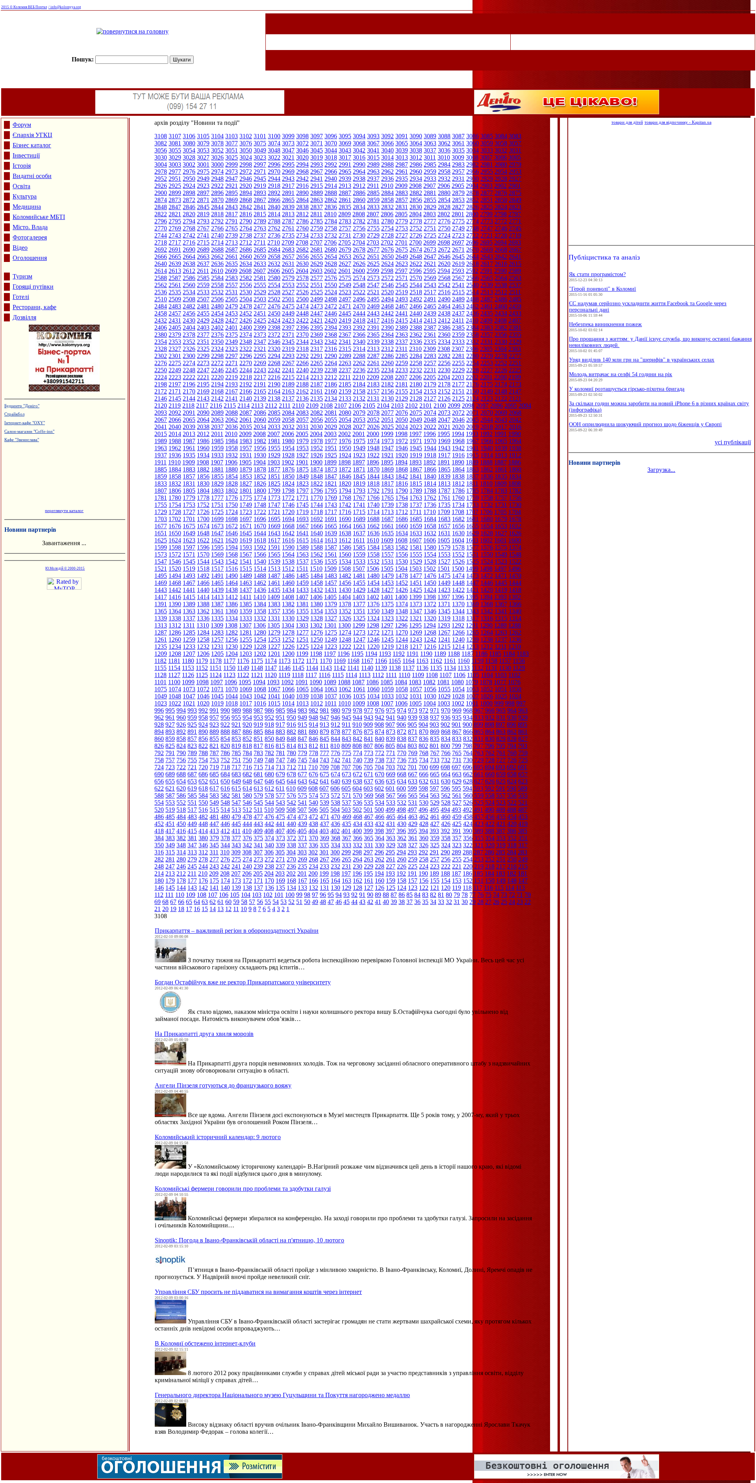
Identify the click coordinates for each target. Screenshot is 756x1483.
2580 (274, 278)
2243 (260, 370)
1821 (330, 483)
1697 (245, 519)
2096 (496, 405)
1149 (243, 667)
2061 (245, 419)
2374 (245, 334)
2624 (387, 263)
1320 (430, 618)
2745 (515, 228)
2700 (415, 242)
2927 (515, 178)
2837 (316, 207)
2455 (203, 313)
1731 (501, 504)
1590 (288, 547)
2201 (486, 377)
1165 (395, 660)
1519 (189, 568)
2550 (330, 285)
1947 (387, 448)
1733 (472, 504)
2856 (416, 200)
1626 (515, 533)
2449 (288, 313)
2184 (359, 384)
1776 (231, 497)
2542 (444, 285)
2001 (358, 434)
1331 (274, 618)
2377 (203, 334)
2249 (175, 370)
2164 (274, 391)
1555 (416, 554)
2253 (486, 363)
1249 (330, 639)
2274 (189, 363)
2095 (510, 405)
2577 (316, 278)
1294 (429, 625)
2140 (245, 398)
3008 (472, 157)
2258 (416, 363)
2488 (472, 299)
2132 (359, 398)
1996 (429, 434)
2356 (501, 334)
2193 (231, 384)
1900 (316, 462)
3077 (231, 143)
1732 (486, 504)
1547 (160, 561)
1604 (458, 540)
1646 (231, 533)
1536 (316, 561)
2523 (345, 292)
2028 (345, 426)
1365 (160, 611)
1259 (189, 639)
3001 (203, 164)
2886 (359, 192)
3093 (373, 136)
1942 (458, 448)
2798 (500, 214)
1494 (175, 575)
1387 (217, 604)
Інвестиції (26, 155)
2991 (345, 164)
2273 (203, 363)
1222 (345, 646)
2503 (260, 299)
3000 (217, 164)
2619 (458, 263)
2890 (302, 192)
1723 (245, 512)
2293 (288, 356)
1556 (401, 554)
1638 (345, 533)
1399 (415, 597)
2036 (231, 426)
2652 (359, 256)
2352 (189, 341)
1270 (401, 632)
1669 (274, 526)
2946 (245, 178)
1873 (330, 469)
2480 (217, 306)
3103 (231, 136)
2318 (302, 348)
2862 (330, 200)
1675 (189, 526)
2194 (217, 384)
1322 (401, 618)
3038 (416, 150)
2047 (444, 419)
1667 (302, 526)
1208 (175, 653)
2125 (458, 398)
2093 (160, 412)
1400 (401, 597)
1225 (302, 646)
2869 (231, 200)
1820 (345, 483)
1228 (260, 646)
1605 (443, 540)
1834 (515, 476)
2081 (330, 412)
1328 (316, 618)
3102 (245, 136)
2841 (260, 207)
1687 (387, 519)
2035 (245, 426)
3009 (458, 157)
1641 (302, 533)
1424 (430, 590)
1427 (387, 590)
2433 (515, 313)
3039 (401, 150)
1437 (245, 590)
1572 (175, 554)
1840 (430, 476)
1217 (416, 646)
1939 (501, 448)
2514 (472, 292)
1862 (486, 469)
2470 (359, 306)
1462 (260, 582)
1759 (472, 497)
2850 (501, 200)
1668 (288, 526)
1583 (387, 547)
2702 (387, 242)
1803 (217, 490)
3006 (500, 157)
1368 (486, 604)
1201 (274, 653)
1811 (472, 483)
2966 (330, 171)
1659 (416, 526)
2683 (288, 249)
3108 (160, 136)
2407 (514, 320)
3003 (175, 164)
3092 (387, 136)
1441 (189, 590)
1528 (430, 561)
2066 (175, 419)
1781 (160, 497)
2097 (482, 405)
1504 (401, 568)
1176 (243, 660)
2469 (373, 306)
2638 (189, 263)
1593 (245, 547)
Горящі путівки (33, 286)
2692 (160, 249)
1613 (330, 540)
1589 (302, 547)
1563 (302, 554)
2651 (373, 256)
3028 (189, 157)
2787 (288, 221)
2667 (515, 249)
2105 (369, 405)
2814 (274, 214)
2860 (359, 200)
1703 (160, 519)
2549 (345, 285)
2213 (316, 377)
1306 (259, 625)
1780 (175, 497)
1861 (501, 469)
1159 (477, 660)
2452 (245, 313)
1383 (274, 604)
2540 (472, 285)
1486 (288, 575)
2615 (515, 263)
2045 (472, 419)
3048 (274, 150)
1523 (501, 561)
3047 (288, 150)
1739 (387, 504)
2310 (415, 348)
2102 (411, 405)
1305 (273, 625)
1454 (373, 582)
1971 (416, 441)
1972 (401, 441)
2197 (175, 384)
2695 (486, 242)
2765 (231, 228)
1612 (345, 540)
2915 (316, 185)
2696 (472, 242)
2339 (373, 341)
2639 (175, 263)
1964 (515, 441)
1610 (373, 540)
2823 (515, 207)
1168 (353, 660)
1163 (422, 660)
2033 (274, 426)
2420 (330, 320)
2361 (430, 334)
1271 (387, 632)
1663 (359, 526)
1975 (359, 441)
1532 (373, 561)
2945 (260, 178)
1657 (444, 526)
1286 (175, 632)
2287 (373, 356)
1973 (387, 441)
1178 (215, 660)
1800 (260, 490)
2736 (274, 235)
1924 (345, 455)
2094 (525, 405)
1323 (387, 618)
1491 (217, 575)
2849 (515, 200)
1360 (231, 611)
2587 (175, 278)
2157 (373, 391)
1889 (472, 462)
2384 (472, 327)
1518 (203, 568)
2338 (387, 341)
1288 (514, 625)
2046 (458, 419)
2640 (160, 263)
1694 (288, 519)
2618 (472, 263)
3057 (515, 143)
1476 (430, 575)
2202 (472, 377)
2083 (302, 412)
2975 (203, 171)
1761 (444, 497)
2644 (472, 256)
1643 (274, 533)
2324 (217, 348)
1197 (330, 653)
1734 (458, 504)
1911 (160, 462)
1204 (231, 653)
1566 (260, 554)
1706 (486, 512)
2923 (203, 185)
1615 (302, 540)
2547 (373, 285)
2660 (245, 256)
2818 (217, 214)
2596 (415, 270)
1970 (430, 441)
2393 (345, 327)
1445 (501, 582)
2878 (472, 192)
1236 (515, 639)
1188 (454, 653)
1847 (330, 476)
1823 (302, 483)
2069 (501, 412)
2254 (472, 363)
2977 (175, 171)
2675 (401, 249)
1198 (316, 653)
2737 (260, 235)
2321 (260, 348)
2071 (472, 412)
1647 (217, 533)
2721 (486, 235)
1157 (505, 660)
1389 (189, 604)
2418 (359, 320)
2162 (302, 391)
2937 (373, 178)
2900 (160, 192)
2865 (288, 200)
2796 (160, 221)
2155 (401, 391)
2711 (260, 242)
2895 (231, 192)
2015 (160, 434)
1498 (486, 568)
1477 (416, 575)
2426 (245, 320)
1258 (203, 639)
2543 (430, 285)
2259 (401, 363)
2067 (160, 419)
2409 (486, 320)
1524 (486, 561)
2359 (458, 334)
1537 (302, 561)
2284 (416, 356)
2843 (231, 207)
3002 (189, 164)
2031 (302, 426)
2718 (160, 242)
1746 (288, 504)
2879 (458, 192)
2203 (458, 377)
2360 (444, 334)
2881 (430, 192)
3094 (359, 136)
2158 (359, 391)
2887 (345, 192)
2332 (472, 341)
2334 (444, 341)
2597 (401, 270)
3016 (359, 157)
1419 (501, 590)
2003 (330, 434)
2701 (401, 242)
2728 (387, 235)
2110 (298, 405)
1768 (345, 497)
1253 (274, 639)
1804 (203, 490)
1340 (515, 611)
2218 (245, 377)
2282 (444, 356)
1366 (515, 604)
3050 (245, 150)
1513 (274, 568)
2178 (444, 384)
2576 (330, 278)
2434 (501, 313)
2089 (217, 412)
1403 (358, 597)
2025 (387, 426)
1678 (515, 519)
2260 (387, 363)
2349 (231, 341)
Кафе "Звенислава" (21, 440)
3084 (501, 136)
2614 (160, 270)
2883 (401, 192)
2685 (260, 249)
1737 (416, 504)
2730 (359, 235)
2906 (443, 185)
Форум (22, 124)
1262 (515, 632)
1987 (189, 441)
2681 (316, 249)
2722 (472, 235)
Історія (22, 165)
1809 (500, 483)
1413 (217, 597)
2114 (243, 405)
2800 (472, 214)
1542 (231, 561)
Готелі (21, 296)
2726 (416, 235)
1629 (472, 533)
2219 (231, 377)
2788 (274, 221)
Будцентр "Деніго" (21, 406)
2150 (472, 391)
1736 (430, 504)
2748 (472, 228)
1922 (373, 455)
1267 (444, 632)
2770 (160, 228)
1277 (302, 632)
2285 (401, 356)
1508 (344, 568)
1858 (175, 476)
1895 (387, 462)
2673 (430, 249)
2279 (486, 356)
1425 (416, 590)
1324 (373, 618)
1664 (345, 526)
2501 (288, 299)
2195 (203, 384)
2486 (501, 299)
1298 (373, 625)
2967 (316, 171)
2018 (486, 426)
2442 (387, 313)
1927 (302, 455)
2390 (387, 327)
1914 (486, 455)
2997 (260, 164)
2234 (387, 370)
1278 (288, 632)
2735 (288, 235)
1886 (514, 462)
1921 (387, 455)
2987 (401, 164)
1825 (274, 483)
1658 (430, 526)
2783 (345, 221)
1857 (189, 476)
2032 (288, 426)
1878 (260, 469)
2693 (514, 242)
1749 (245, 504)
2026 (373, 426)
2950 (189, 178)
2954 (501, 171)
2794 (189, 221)
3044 (330, 150)
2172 (160, 391)
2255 (458, 363)
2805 (401, 214)
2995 (288, 164)
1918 (430, 455)
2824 (501, 207)
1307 (245, 625)
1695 (274, 519)
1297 (387, 625)
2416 (387, 320)
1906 (231, 462)
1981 (274, 441)
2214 (302, 377)
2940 (330, 178)
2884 (387, 192)
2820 (189, 214)
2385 (458, 327)
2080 (345, 412)
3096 (330, 136)
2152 (444, 391)
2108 (326, 405)
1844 (373, 476)
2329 (515, 341)
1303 (302, 625)
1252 (288, 639)
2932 (444, 178)
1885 (160, 469)
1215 (444, 646)
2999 (231, 164)
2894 (245, 192)
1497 (500, 568)
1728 (175, 512)
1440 (203, 590)
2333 (458, 341)
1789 (416, 490)
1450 (430, 582)
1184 (509, 653)
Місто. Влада (30, 227)
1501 (443, 568)
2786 (302, 221)
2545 (401, 285)
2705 (344, 242)
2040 (175, 426)
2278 (501, 356)
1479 (387, 575)
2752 (416, 228)
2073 (444, 412)
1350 (373, 611)
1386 (231, 604)
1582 (401, 547)
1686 (401, 519)
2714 (217, 242)
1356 (288, 611)
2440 (416, 313)
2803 (429, 214)
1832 (175, 483)
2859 (373, 200)
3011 (430, 157)
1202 (260, 653)
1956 (260, 448)
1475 (444, 575)
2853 (458, 200)
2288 (359, 356)
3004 (160, 164)
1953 (302, 448)
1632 (430, 533)
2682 (302, 249)
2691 (175, 249)
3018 (330, 157)
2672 (444, 249)
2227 (486, 370)
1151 (215, 667)
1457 (330, 582)
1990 (514, 434)
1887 (500, 462)
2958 (444, 171)
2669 (486, 249)
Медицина (27, 206)
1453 (387, 582)
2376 (217, 334)
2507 (203, 299)
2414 (416, 320)
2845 (203, 207)
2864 (302, 200)
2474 (302, 306)
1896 (373, 462)
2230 (444, 370)
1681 (472, 519)
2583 (231, 278)
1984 (231, 441)
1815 (416, 483)
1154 (174, 667)
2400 (245, 327)
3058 (501, 143)
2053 (359, 419)
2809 (344, 214)
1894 (401, 462)
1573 (160, 554)
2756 (359, 228)
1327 (330, 618)
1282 (231, 632)
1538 (288, 561)
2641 (515, 256)
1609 (387, 540)
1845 (359, 476)
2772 (501, 221)
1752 (203, 504)
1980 (288, 441)
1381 (302, 604)
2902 (500, 185)
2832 (387, 207)
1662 (373, 526)
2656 (302, 256)
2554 (274, 285)
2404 (189, 327)
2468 (387, 306)
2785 (316, 221)
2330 (501, 341)
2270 (245, 363)
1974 (373, 441)
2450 (274, 313)
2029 (330, 426)
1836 (486, 476)
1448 (458, 582)
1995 (443, 434)
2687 (231, 249)
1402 (373, 597)
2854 (444, 200)
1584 (373, 547)
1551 (472, 554)
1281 (245, 632)
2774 (472, 221)
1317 (472, 618)
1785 (472, 490)
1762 (430, 497)
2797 (514, 214)
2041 (160, 426)
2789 (260, 221)
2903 (486, 185)
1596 (203, 547)
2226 (501, 370)
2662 (217, 256)
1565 (274, 554)
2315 (345, 348)
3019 (316, 157)
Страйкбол (14, 414)
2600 (358, 270)
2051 (387, 419)
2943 (288, 178)
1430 (345, 590)
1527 (444, 561)
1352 (345, 611)
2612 (189, 270)
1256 (231, 639)
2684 (274, 249)
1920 (401, 455)
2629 (316, 263)
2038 (203, 426)
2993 (316, 164)
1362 (203, 611)
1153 (188, 667)
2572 (387, 278)
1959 (217, 448)
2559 (203, 285)
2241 (288, 370)
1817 (387, 483)
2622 (416, 263)
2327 (175, 348)
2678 (359, 249)
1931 (245, 455)
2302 (160, 356)
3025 (231, 157)
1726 (203, 512)
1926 (316, 455)
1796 (316, 490)
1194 (371, 653)
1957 (245, 448)
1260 (175, 639)
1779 (189, 497)
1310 (202, 625)
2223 (175, 377)
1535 (330, 561)
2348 (245, 341)
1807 (160, 490)
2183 (373, 384)
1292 (458, 625)
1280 (260, 632)
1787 (444, 490)
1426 (401, 590)
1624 (175, 540)
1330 (288, 618)
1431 (330, 590)
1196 (343, 653)
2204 (443, 377)
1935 (189, 455)
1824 (288, 483)
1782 (515, 490)
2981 (486, 164)
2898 (189, 192)
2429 (203, 320)
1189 (440, 653)
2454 (217, 313)
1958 (231, 448)
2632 (274, 263)
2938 (359, 178)
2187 (316, 384)
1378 (345, 604)
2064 (203, 419)
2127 (430, 398)
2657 (288, 256)
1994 (458, 434)
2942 (302, 178)
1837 (472, 476)
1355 (302, 611)
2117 (202, 405)
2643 (486, 256)
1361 (217, 611)
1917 (444, 455)
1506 (373, 568)
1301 (330, 625)
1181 (174, 660)
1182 (160, 660)
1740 (373, 504)
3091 (401, 136)
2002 (344, 434)
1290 (486, 625)
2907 (429, 185)
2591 (486, 270)
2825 (486, 207)
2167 (231, 391)
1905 (245, 462)
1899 (330, 462)
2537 (515, 285)
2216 (274, 377)
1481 (359, 575)
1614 (316, 540)
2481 (203, 306)
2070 (486, 412)
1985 (217, 441)
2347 (260, 341)
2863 (316, 200)
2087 (245, 412)
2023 (416, 426)
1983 (245, 441)
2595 (429, 270)
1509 (330, 568)
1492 (203, 575)
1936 (175, 455)
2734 (302, 235)
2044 (486, 419)
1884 (175, 469)
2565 (486, 278)
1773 (274, 497)
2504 (245, 299)
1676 (175, 526)
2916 (302, 185)
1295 (415, 625)
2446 (330, 313)
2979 (515, 164)
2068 (515, 412)
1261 (160, 639)
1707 (472, 512)
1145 (298, 667)
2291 (316, 356)
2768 (189, 228)
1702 (175, 519)
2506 (217, 299)
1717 (330, 512)
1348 (401, 611)
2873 (175, 200)
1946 (401, 448)
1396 (458, 597)
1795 (330, 490)
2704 (358, 242)
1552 (458, 554)
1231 (217, 646)
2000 (373, 434)
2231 (430, 370)
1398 (429, 597)
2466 (416, 306)
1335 (217, 618)
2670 (472, 249)
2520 (387, 292)
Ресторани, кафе (34, 307)
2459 (515, 306)
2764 (245, 228)
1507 (358, 568)
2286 (387, 356)
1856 (203, 476)
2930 (472, 178)
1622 (203, 540)
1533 (359, 561)
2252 (501, 363)
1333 (245, 618)
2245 (231, 370)
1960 (203, 448)
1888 (486, 462)
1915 (472, 455)
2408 (500, 320)
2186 (330, 384)
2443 (373, 313)
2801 (458, 214)
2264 (330, 363)
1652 (515, 526)
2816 (245, 214)
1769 (330, 497)
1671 (245, 526)
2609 (231, 270)
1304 (288, 625)
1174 (271, 660)
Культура (25, 196)
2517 (430, 292)
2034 (260, 426)
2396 (302, 327)
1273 (359, 632)
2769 (175, 228)
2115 (230, 405)
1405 (330, 597)
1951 (330, 448)
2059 (274, 419)
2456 (189, 313)
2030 (316, 426)
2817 (231, 214)
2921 (231, 185)
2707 (316, 242)
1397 (443, 597)
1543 (217, 561)
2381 (515, 327)
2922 (217, 185)
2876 (501, 192)
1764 (401, 497)
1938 (515, 448)
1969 (444, 441)
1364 (175, 611)
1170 (326, 660)
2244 (245, 370)
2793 (203, 221)
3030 (160, 157)
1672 (231, 526)
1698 (231, 519)
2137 (288, 398)
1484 (316, 575)
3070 (330, 143)
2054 (345, 419)
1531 (387, 561)
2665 (175, 256)
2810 (330, 214)
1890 (458, 462)
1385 (245, 604)
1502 (429, 568)
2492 (416, 299)
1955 (274, 448)
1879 (245, 469)
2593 (458, 270)
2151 (458, 391)
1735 (444, 504)
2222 (189, 377)
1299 (358, 625)
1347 (416, 611)
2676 (387, 249)
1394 (486, 597)
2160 (330, 391)
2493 (401, 299)
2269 (260, 363)
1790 (401, 490)
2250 (160, 370)
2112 (271, 405)
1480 (373, 575)
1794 (345, 490)
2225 (515, 370)
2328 (160, 348)
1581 (416, 547)
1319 (444, 618)
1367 (501, 604)
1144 (312, 667)
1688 (373, 519)
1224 (316, 646)
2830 (416, 207)
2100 (440, 405)
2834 (359, 207)
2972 (245, 171)
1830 (203, 483)
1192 (399, 653)
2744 (160, 235)
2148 (501, 391)
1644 (260, 533)
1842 (401, 476)
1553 (444, 554)
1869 (387, 469)
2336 (416, 341)
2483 (175, 306)
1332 (260, 618)
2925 (175, 185)
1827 (245, 483)
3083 (515, 136)
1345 (444, 611)
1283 (217, 632)
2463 (458, 306)
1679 (501, 519)
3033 (486, 150)
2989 (373, 164)
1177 (229, 660)
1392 (514, 597)
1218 (401, 646)
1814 (430, 483)
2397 (288, 327)
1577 (472, 547)
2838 (302, 207)
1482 (345, 575)
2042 (515, 419)
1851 (274, 476)
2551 (316, 285)
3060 (472, 143)
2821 (175, 214)
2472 (330, 306)
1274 (345, 632)
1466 (203, 582)
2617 (486, 263)
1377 (359, 604)
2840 (274, 207)
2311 (401, 348)
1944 (430, 448)
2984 (444, 164)
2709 (288, 242)
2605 (288, 270)
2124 (472, 398)
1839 (444, 476)
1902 (288, 462)
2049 (416, 419)
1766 (373, 497)
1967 (472, 441)
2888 (330, 192)
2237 (345, 370)
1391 (160, 604)
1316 (486, 618)
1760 (458, 497)
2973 (231, 171)
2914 (330, 185)
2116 (216, 405)
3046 (302, 150)
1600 (514, 540)
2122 (501, 398)
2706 (330, 242)
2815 (260, 214)
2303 (514, 348)
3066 (387, 143)
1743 (330, 504)
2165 (260, 391)
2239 (316, 370)
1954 (288, 448)
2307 (458, 348)
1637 (359, 533)
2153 (430, 391)
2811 (316, 214)
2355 (515, 334)
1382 (288, 604)
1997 (415, 434)
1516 (231, 568)
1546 (175, 561)
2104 (383, 405)
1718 (316, 512)
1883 (189, 469)
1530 (401, 561)
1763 (416, 497)
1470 (515, 575)
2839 (288, 207)
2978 (160, 171)
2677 (373, 249)
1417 (160, 597)
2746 (501, 228)
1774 (260, 497)
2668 (501, 249)
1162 (436, 660)
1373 (416, 604)
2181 (401, 384)
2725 (430, 235)
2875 (515, 192)
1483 (330, 575)
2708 (302, 242)
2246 (217, 370)
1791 (387, 490)
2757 (345, 228)
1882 (203, 469)
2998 (245, 164)
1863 (472, 469)
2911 (373, 185)
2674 (416, 249)
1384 (260, 604)
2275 (175, 363)
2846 (189, 207)
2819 (203, 214)
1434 (288, 590)
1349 (387, 611)
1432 (316, 590)
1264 (486, 632)
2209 (373, 377)
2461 (486, 306)
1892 (429, 462)
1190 (426, 653)
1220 (373, 646)
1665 (330, 526)
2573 (373, 278)
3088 (444, 136)
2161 (316, 391)
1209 (160, 653)
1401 (387, 597)
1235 (160, 646)
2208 (387, 377)
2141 (231, 398)
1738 (401, 504)
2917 (288, 185)
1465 (217, 582)
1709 (443, 512)
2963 (373, 171)
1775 (245, 497)
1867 (416, 469)
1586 (345, 547)
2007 (273, 434)
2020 (458, 426)
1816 (401, 483)
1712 (401, 512)
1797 (302, 490)
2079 (359, 412)
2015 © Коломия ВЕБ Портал (24, 7)
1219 (387, 646)
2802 (443, 214)
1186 (481, 653)
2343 (316, 341)
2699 (429, 242)
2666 (160, 256)
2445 (345, 313)
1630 (458, 533)
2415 (401, 320)
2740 (217, 235)
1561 (330, 554)
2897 (203, 192)
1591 (274, 547)
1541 (245, 561)
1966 (486, 441)
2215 (288, 377)
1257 (217, 639)
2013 (189, 434)
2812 (302, 214)
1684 (430, 519)
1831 (189, 483)
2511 (515, 292)
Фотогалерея (30, 237)
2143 (203, 398)
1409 (273, 597)
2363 (401, 334)
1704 (514, 512)
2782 (359, 221)
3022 (274, 157)
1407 (302, 597)
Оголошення (30, 257)
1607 (415, 540)
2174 (501, 384)
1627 (501, 533)
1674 (203, 526)
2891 (288, 192)
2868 (245, 200)
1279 (274, 632)
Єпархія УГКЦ (32, 135)
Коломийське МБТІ (39, 216)
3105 (203, 136)
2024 (401, 426)
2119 (175, 405)
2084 (288, 412)
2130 (387, 398)
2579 (288, 278)
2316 (330, 348)
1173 (284, 660)
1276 (316, 632)
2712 (245, 242)
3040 (387, 150)
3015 (373, 157)
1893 (415, 462)
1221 (359, 646)
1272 (373, 632)
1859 (160, 476)
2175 (486, 384)
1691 (330, 519)
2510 (160, 299)
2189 (288, 384)
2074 (430, 412)
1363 (189, 611)
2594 (443, 270)
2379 (175, 334)
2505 (231, 299)
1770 (316, 497)
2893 (260, 192)
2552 (302, 285)
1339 (160, 618)
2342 (330, 341)
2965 (345, 171)
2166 (245, 391)
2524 (330, 292)
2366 (359, 334)
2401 (231, 327)
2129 (401, 398)
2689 (203, 249)
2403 (203, 327)
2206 (415, 377)
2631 (288, 263)
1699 (217, 519)
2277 (515, 356)
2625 (373, 263)
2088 (231, 412)
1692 (316, 519)
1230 (231, 646)
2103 (397, 405)
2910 (387, 185)
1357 (274, 611)
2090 (203, 412)
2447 (316, 313)
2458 (160, 313)
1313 (160, 625)
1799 (274, 490)
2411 (458, 320)
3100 (274, 136)
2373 (260, 334)
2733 (316, 235)
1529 (416, 561)
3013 (401, 157)
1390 (175, 604)
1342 (486, 611)
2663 (203, 256)
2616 (501, 263)
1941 (472, 448)
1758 (486, 497)
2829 (430, 207)
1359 (245, 611)
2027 (359, 426)
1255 (245, 639)
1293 (443, 625)
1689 (359, 519)
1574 (515, 547)
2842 (245, 207)
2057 (302, 419)
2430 (189, 320)
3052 (217, 150)
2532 (217, 292)
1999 (387, 434)
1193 (385, 653)
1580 (430, 547)
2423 (288, 320)
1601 (500, 540)
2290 (330, 356)
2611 (203, 270)
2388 (416, 327)
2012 (203, 434)
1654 (486, 526)
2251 (515, 363)
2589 (514, 270)
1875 (302, 469)
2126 (444, 398)
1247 (359, 639)
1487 (274, 575)
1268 (430, 632)
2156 (387, 391)
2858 (387, 200)
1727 (189, 512)
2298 (217, 356)
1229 (245, 646)
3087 (458, 136)
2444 (359, 313)
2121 (515, 398)
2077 (387, 412)
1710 (429, 512)
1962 (175, 448)
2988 (387, 164)
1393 (500, 597)
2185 (345, 384)
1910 (174, 462)
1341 (501, 611)
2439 (430, 313)
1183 (523, 653)
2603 (316, 270)
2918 (274, 185)
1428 (373, 590)
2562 (160, 285)
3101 (260, 136)
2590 (500, 270)
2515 (458, 292)
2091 (189, 412)
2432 (160, 320)
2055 (330, 419)
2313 (373, 348)
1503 (415, 568)
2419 (345, 320)
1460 (288, 582)
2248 (189, 370)
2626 (359, 263)
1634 (401, 533)
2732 (330, 235)
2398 (274, 327)
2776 (444, 221)
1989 (160, 441)
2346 (274, 341)
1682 (458, 519)
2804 (415, 214)
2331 (486, 341)
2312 (387, 348)
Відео (20, 247)
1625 (160, 540)
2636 (217, 263)
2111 (285, 405)
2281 (458, 356)
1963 (160, 448)
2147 (515, 391)
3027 (203, 157)
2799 (486, 214)
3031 (515, 150)
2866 (274, 200)
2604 (302, 270)
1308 (231, 625)
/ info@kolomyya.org (64, 7)
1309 (217, 625)
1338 (175, 618)
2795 (175, 221)
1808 (514, 483)
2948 (217, 178)
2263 (345, 363)
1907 (217, 462)
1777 (217, 497)
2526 (302, 292)
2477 (260, 306)
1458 (316, 582)
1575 (501, 547)
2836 (330, 207)
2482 (189, 306)
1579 (444, 547)
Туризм (22, 276)
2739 (231, 235)
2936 (387, 178)
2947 (231, 178)
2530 (245, 292)
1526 (458, 561)
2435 (486, 313)
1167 (367, 660)
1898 (344, 462)
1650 (175, 533)
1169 (340, 660)
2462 (472, 306)
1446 (486, 582)
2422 (302, 320)
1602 (486, 540)
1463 (245, 582)
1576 (486, 547)
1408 (288, 597)
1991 (500, 434)
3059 (486, 143)
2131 (373, 398)
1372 (430, 604)
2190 (274, 384)
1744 (316, 504)
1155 (160, 667)
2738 (245, 235)
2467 (401, 306)
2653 (345, 256)
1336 (203, 618)
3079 (203, 143)
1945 (416, 448)
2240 (302, 370)
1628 (486, 533)
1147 (271, 667)
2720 (501, 235)
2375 (231, 334)
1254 (260, 639)
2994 (302, 164)
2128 (416, 398)
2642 (501, 256)
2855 (430, 200)
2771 (515, 221)
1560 (345, 554)
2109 (312, 405)
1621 (217, 540)
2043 (501, 419)
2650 (387, 256)
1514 (260, 568)
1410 (259, 597)
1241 (444, 639)
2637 (203, 263)
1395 (472, 597)
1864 (458, 469)
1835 (501, 476)
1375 (387, 604)
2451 (260, 313)
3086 (472, 136)
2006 (288, 434)
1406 (316, 597)
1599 (160, 547)
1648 (203, 533)
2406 (160, 327)
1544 (203, 561)
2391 (373, 327)
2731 (345, 235)
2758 (330, 228)
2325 (203, 348)
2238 (330, 370)
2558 (217, 285)
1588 (316, 547)
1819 (359, 483)
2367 (345, 334)
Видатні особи (32, 176)
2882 (416, 192)
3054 (189, 150)
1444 (515, 582)
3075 (260, 143)
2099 (454, 405)
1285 (189, 632)
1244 (401, 639)
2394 (330, 327)
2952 (160, 178)
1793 (359, 490)
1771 (302, 497)
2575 (345, 278)
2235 (373, 370)
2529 (260, 292)
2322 (245, 348)
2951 (175, 178)
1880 (231, 469)
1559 (359, 554)
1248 (345, 639)
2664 (189, 256)
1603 (472, 540)
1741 (359, 504)
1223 (330, 646)
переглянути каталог (64, 511)
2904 (472, 185)
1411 (245, 597)
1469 (160, 582)
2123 (486, 398)
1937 (160, 455)
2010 (231, 434)
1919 (416, 455)
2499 (316, 299)
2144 (189, 398)
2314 (359, 348)
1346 (430, 611)
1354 (316, 611)
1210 (514, 646)
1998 (401, 434)
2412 (444, 320)
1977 (330, 441)
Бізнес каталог (32, 145)
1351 (359, 611)
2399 (260, 327)
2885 (373, 192)
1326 (345, 618)
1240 (458, 639)
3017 (345, 157)
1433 (302, 590)
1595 (217, 547)
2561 (175, 285)
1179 (202, 660)
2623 (401, 263)
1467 (189, 582)
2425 (260, 320)
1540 (260, 561)
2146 (160, 398)
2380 (160, 334)
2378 (189, 334)
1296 (401, 625)
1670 (260, 526)
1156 (519, 660)
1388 (203, 604)
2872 (189, 200)
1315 (501, 618)
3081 (175, 143)
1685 (416, 519)
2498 (330, 299)
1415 (189, 597)
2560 (189, 285)
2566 (472, 278)
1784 (486, 490)
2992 (330, 164)
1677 (160, 526)
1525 (472, 561)
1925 (330, 455)
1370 (458, 604)
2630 (302, 263)
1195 (357, 653)
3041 (373, 150)
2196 (189, 384)
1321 (416, 618)
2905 (458, 185)
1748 (260, 504)
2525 (316, 292)
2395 (316, 327)
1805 (189, 490)
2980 (501, 164)
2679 (345, 249)
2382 (501, 327)
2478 (245, 306)
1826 (260, 483)
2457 (175, 313)
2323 (231, 348)
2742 (189, 235)
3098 (302, 136)
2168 (217, 391)
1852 (260, 476)
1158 (491, 660)
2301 (175, 356)
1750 (231, 504)
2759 (316, 228)
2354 (160, 341)
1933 (217, 455)
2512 (501, 292)
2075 (416, 412)
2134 (330, 398)
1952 (316, 448)
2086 (260, 412)
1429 (359, 590)
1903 (273, 462)
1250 (316, 639)
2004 (316, 434)
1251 (302, 639)
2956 (472, 171)
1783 (501, 490)
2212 (330, 377)
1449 (444, 582)
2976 (189, 171)
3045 (316, 150)
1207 (189, 653)
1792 (373, 490)
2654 (330, 256)
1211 (501, 646)
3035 (458, 150)
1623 (189, 540)
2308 (443, 348)
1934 (203, 455)
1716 (345, 512)
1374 (401, 604)
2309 (429, 348)
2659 (260, 256)
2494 (387, 299)
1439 (217, 590)
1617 (274, 540)
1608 (401, 540)
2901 (514, 185)
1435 (274, 590)
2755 (373, 228)
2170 (189, 391)
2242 (274, 370)
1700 (203, 519)
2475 (288, 306)
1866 (430, 469)
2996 (274, 164)
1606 (429, 540)
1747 (274, 504)
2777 (430, 221)
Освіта (21, 186)
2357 (486, 334)
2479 (231, 306)
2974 (217, 171)
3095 (345, 136)
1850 (288, 476)
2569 (430, 278)
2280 (472, 356)
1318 (458, 618)
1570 (203, 554)
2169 (203, 391)
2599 (373, 270)
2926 (160, 185)
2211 (345, 377)
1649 (189, 533)
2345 (288, 341)
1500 (458, 568)
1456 (345, 582)
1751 (217, 504)
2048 (430, 419)
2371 (288, 334)
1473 (472, 575)
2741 (203, 235)
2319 (288, 348)
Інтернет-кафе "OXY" (24, 423)
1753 (189, 504)
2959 (430, 171)
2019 (472, 426)
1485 (302, 575)
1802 (231, 490)
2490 (444, 299)
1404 (344, 597)
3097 (316, 136)
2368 (330, 334)
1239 (472, 639)
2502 (274, 299)
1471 (501, 575)
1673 (217, 526)
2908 (415, 185)
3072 (302, 143)
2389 (401, 327)
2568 (444, 278)
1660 (401, 526)
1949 (359, 448)
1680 (486, 519)
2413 (430, 320)
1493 (189, 575)
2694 (500, 242)
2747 (486, 228)
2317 (316, 348)
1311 (189, 625)
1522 (515, 561)
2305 (486, 348)
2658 (274, 256)
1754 (175, 504)
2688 (217, 249)
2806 (387, 214)
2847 (175, 207)
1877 (274, 469)
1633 (416, 533)
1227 (274, 646)
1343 (472, 611)
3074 (274, 143)
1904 (259, 462)
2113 (257, 405)
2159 (345, 391)
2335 (430, 341)
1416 (175, 597)
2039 (189, 426)
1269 (416, 632)
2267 (288, 363)
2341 (345, 341)
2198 (160, 384)
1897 (358, 462)
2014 (175, 434)
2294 (274, 356)
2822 (160, 214)
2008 (259, 434)
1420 (486, 590)
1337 (189, 618)
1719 (302, 512)
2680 (330, 249)
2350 (217, 341)
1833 (160, 483)
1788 (430, 490)
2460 (501, 306)
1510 (316, 568)
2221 (203, 377)
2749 (458, 228)
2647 (430, 256)
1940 (486, 448)
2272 (217, 363)
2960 (416, 171)
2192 (245, 384)
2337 (401, 341)
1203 (245, 653)
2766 (217, 228)
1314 (515, 618)
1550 (486, 554)
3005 (514, 157)
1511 (302, 568)
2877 (486, 192)
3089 (430, 136)
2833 (373, 207)
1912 (515, 455)
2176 (472, 384)
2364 (387, 334)
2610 (217, 270)
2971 (260, 171)
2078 (373, 412)
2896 (217, 192)
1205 (217, 653)
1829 (217, 483)
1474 (458, 575)
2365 (373, 334)
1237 (501, 639)
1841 (416, 476)
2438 (444, 313)
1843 (387, 476)
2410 (472, 320)
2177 (458, 384)
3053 (203, 150)
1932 (231, 455)
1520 (175, 568)
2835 (345, 207)
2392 (359, 327)
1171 (312, 660)
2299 (203, 356)
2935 (401, 178)
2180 (416, 384)
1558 (373, 554)
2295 (260, 356)
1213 (472, 646)
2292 (302, 356)
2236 (359, 370)
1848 (316, 476)
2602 (330, 270)
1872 (345, 469)
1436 (260, 590)
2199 (514, 377)
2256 (444, 363)
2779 (401, 221)
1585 (359, 547)
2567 (458, 278)
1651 (160, 533)
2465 (430, 306)
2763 (260, 228)
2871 (203, 200)
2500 (302, 299)
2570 (416, 278)
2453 (231, 313)
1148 (257, 667)
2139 (260, 398)
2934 (416, 178)
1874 (316, 469)
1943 (444, 448)
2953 (515, 171)
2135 (316, 398)
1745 (302, 504)
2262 (359, 363)
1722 (260, 512)
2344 (302, 341)
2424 (274, 320)
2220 (217, 377)
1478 (401, 575)
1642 (288, 533)
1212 (486, 646)
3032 (501, 150)
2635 (231, 263)
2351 (203, 341)
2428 (217, 320)
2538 (501, 285)
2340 (359, 341)
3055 (175, 150)
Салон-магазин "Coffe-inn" (29, 431)
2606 (273, 270)
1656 (458, 526)
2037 (217, 426)
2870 (217, 200)
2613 (175, 270)
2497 (345, 299)
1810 (486, 483)
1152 (202, 667)
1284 (203, 632)
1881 (217, 469)
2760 (302, 228)
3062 (444, 143)
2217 (260, 377)
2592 (472, 270)
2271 (231, 363)
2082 (316, 412)
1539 (274, 561)
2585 (203, 278)
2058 (288, 419)
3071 (316, 143)
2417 (373, 320)
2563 (515, 278)
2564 (501, 278)
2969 (288, 171)
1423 (444, 590)
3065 (401, 143)
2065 (189, 419)
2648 (416, 256)
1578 (458, 547)
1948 (373, 448)
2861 (345, 200)
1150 (229, 667)
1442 (175, 590)
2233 (401, 370)
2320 (274, 348)
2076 (401, 412)
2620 (444, 263)
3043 (345, 150)
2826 (472, 207)
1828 (231, 483)
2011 (217, 434)
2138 (274, 398)
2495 (373, 299)
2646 (444, 256)
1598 (175, 547)
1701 (189, 519)
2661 (231, 256)
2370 (302, 334)
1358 (260, 611)
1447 (472, 582)
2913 (345, 185)
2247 (203, 370)
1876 (288, 469)
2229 (458, 370)
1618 (260, 540)
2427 (231, 320)
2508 (189, 299)
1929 (274, 455)
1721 (274, 512)
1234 (175, 646)
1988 (175, 441)
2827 (458, 207)
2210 (358, 377)
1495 (160, 575)
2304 (500, 348)
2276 (160, 363)
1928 (288, 455)
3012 (416, 157)
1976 (345, 441)
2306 (472, 348)
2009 (245, 434)
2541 (458, 285)
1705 (500, 512)
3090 (416, 136)
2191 (260, 384)
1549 (501, 554)
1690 (345, 519)
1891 (443, 462)
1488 (260, 575)
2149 (486, 391)
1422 (458, 590)
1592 (260, 547)
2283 (430, 356)
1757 (501, 497)
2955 (486, 171)
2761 (288, 228)
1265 (472, 632)
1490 (231, 575)
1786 (458, 490)
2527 (288, 292)
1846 (345, 476)
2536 (160, 292)
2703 (373, 242)
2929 (486, 178)
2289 (345, 356)
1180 (188, 660)
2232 (416, 370)
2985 (430, 164)
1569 (217, 554)
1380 (316, 604)
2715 (203, 242)
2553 (288, 285)
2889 (316, 192)
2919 (260, 185)
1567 (245, 554)
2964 (359, 171)
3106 (189, 136)
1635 (387, 533)
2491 (430, 299)
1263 (501, 632)
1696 (260, 519)
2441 (401, 313)
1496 (514, 568)
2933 (430, 178)
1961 (189, 448)
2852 (472, 200)
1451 (416, 582)
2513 (486, 292)
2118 (188, 405)
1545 (189, 561)
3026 (217, 157)
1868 (401, 469)
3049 (260, 150)
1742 (345, 504)
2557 (231, 285)
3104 (217, 136)
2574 (359, 278)
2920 (245, 185)
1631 (444, 533)
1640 (316, 533)
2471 (345, 306)
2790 (245, 221)
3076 (245, 143)
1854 (231, 476)
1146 (284, 667)
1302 (316, 625)
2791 (231, 221)
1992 (486, 434)
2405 (175, 327)
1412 (231, 597)
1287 (160, 632)
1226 (288, 646)
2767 (203, 228)
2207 (401, 377)
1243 (416, 639)
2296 (245, 356)
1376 (373, 604)
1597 (189, 547)
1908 (202, 462)
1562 (316, 554)
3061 (458, 143)
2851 (486, 200)
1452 (401, 582)
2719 (515, 235)
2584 (217, 278)
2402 (217, 327)
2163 (288, 391)
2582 (245, 278)
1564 (288, 554)
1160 (464, 660)
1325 (359, 618)
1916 (458, 455)
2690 (189, 249)
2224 (160, 377)
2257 (430, 363)
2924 (189, 185)
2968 (302, 171)
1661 (387, 526)
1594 (231, 547)
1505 (387, 568)
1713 (387, 512)
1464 (231, 582)
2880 (444, 192)
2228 (472, 370)
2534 (189, 292)
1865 (444, 469)
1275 (330, 632)
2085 (274, 412)
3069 (345, 143)
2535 (175, 292)
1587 (330, 547)
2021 (444, 426)
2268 (274, 363)
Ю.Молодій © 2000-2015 (65, 568)
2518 (416, 292)
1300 (344, 625)
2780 (387, 221)
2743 (175, 235)
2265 (316, 363)
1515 (245, 568)
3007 (486, 157)
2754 (387, 228)
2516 (444, 292)
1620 (231, 540)
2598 (387, 270)
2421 (316, 320)
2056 (316, 419)
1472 (486, 575)
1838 (458, 476)
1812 (458, 483)
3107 (175, 136)
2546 (387, 285)
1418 (515, 590)
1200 (288, 653)
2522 (359, 292)
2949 (203, 178)
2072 (458, 412)
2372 (274, 334)
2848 (160, 207)
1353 (330, 611)
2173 (515, 384)
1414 (203, 597)
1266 (458, 632)
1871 (359, 469)
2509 (175, 299)
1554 (430, 554)
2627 (345, 263)
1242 (430, 639)
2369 (316, 334)
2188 (302, 384)
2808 (358, 214)
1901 (302, 462)
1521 (160, 568)
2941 (316, 178)
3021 (288, 157)
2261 (373, 363)
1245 (387, 639)
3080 (189, 143)
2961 (401, 171)
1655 (472, 526)
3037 (430, 150)
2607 (259, 270)
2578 (302, 278)
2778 (416, 221)
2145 (175, 398)
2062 (231, 419)
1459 (302, 582)
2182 (387, 384)
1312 (175, 625)
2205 (429, 377)
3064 (416, 143)
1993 (472, 434)
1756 (515, 497)
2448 (302, 313)
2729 (373, 235)
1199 (302, 653)
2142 (217, 398)
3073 (288, 143)
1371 (444, 604)
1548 (515, 554)
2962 (387, 171)
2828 (444, 207)
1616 (288, 540)
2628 (330, 263)
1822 (316, 483)
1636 (373, 533)
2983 (458, 164)
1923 (359, 455)
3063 (430, 143)
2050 (401, 419)
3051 (231, 150)
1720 (288, 512)
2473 (316, 306)
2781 (373, 221)
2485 (515, 299)
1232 (203, 646)
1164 (408, 660)
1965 (501, 441)
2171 (175, 391)
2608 (245, 270)
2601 (344, 270)
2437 (458, 313)
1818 (373, 483)
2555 (260, 285)
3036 (444, 150)
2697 (458, 242)
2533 (203, 292)
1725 (217, 512)
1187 (467, 653)
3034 (472, 150)
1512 (288, 568)
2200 (500, 377)
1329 (302, 618)
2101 (425, 405)
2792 (217, 221)
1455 (359, 582)
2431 (175, 320)
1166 (381, 660)
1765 (387, 497)
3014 (387, 157)
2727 (401, 235)
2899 (175, 192)
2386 (444, 327)
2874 (160, 200)
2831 (401, 207)
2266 (302, 363)
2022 (430, 426)
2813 (288, 214)
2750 (444, 228)
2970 (274, 171)
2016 (515, 426)
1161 (450, 660)
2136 (302, 398)
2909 (401, 185)
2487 (486, 299)
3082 (160, 143)
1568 (231, 554)
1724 (231, 512)
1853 (245, 476)
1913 (501, 455)
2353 (175, 341)
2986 (416, 164)
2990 (359, 164)
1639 (330, 533)
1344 (458, 611)
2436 (472, 313)
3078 (217, 143)
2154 (416, 391)
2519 (401, 292)
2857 (401, 200)
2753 (401, 228)
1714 (373, 512)
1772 (288, 497)
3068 (359, 143)
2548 (359, 285)
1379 (330, 604)
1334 (231, 618)
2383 (486, 327)
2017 (501, 426)
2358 (472, 334)
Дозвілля (24, 317)
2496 (359, 299)
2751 (430, 228)
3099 (288, 136)
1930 (260, 455)
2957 (458, 171)
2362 (416, 334)
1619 (245, 540)
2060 (260, 419)
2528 (274, 292)
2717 (175, 242)
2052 (373, 419)
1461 (274, 582)
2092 (175, 412)
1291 (472, 625)
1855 (217, 476)
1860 (515, 469)
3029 (175, 157)
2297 (231, 356)
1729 (160, 512)
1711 (416, 512)
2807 (373, 214)
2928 (501, 178)
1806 (175, 490)
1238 (486, 639)
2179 (430, 384)
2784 (330, 221)
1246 (373, 639)
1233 (189, 646)
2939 (345, 178)
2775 (458, 221)
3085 (486, 136)
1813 (444, 483)
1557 (387, 554)
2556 (245, 285)
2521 (373, 292)
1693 (302, 519)
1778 (203, 497)
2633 (260, 263)
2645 (458, 256)
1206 (203, 653)
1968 (458, 441)
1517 (217, 568)
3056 (160, 150)
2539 (486, 285)
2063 (217, 419)
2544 (416, 285)
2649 (401, 256)
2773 (486, 221)
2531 (231, 292)
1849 (302, 476)
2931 (458, 178)
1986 (203, 441)
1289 (500, 625)
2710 (273, 242)
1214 (458, 646)
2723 (458, 235)
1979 (302, 441)
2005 (302, 434)
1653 (501, 526)
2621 (430, 263)
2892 (274, 192)
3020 (302, 157)
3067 (373, 143)
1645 (245, 533)
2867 (260, 200)
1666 (316, 526)
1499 (472, 568)
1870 (373, 469)
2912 (359, 185)
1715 (359, 512)
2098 (468, 405)
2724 (444, 235)
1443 (160, 590)
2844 (217, 207)
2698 (443, 242)
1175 (257, 660)
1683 (444, 519)
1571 (189, 554)
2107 (340, 405)
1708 (458, 512)
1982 (260, 441)
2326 (189, 348)
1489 (245, 575)
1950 (345, 448)
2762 (274, 228)
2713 (231, 242)
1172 (298, 660)
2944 (274, 178)
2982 (472, 164)
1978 (316, 441)
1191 (412, 653)
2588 (160, 278)
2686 (245, 249)
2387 (430, 327)
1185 (495, 653)
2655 (316, 256)
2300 (189, 356)
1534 (345, 561)
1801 (245, 490)
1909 (188, 462)
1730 (515, 504)
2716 (189, 242)
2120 (160, 405)
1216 (430, 646)
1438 (231, 590)
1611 (359, 540)
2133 (345, 398)
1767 (359, 497)
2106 (354, 405)
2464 (444, 306)
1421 (472, 590)
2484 (160, 306)
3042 (359, 150)
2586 (189, 278)
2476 (274, 306)
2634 (245, 263)
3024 (245, 157)
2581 (260, 278)
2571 (401, 278)
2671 (458, 249)
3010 (443, 157)
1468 (175, 582)
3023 (260, 157)
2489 (458, 299)
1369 (472, 604)
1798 (288, 490)
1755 (160, 504)
